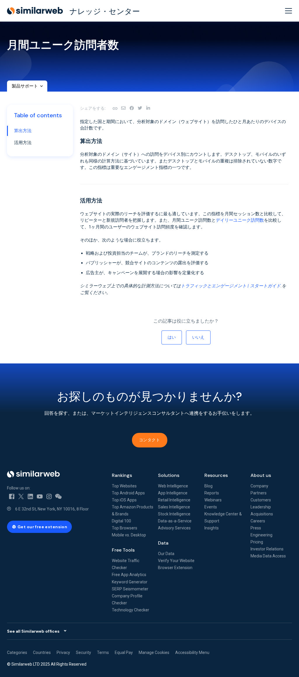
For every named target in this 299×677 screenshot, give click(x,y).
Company (259, 486)
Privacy (63, 652)
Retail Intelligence (174, 500)
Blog (208, 486)
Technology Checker (130, 610)
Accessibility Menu (192, 652)
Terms (103, 652)
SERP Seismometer (130, 589)
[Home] (54, 474)
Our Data (166, 553)
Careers (258, 521)
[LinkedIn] (148, 108)
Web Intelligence (173, 486)
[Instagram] (49, 496)
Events (210, 507)
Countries (42, 652)
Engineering (261, 535)
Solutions (168, 475)
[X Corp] (139, 108)
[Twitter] (21, 496)
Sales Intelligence (174, 507)
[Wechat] (58, 496)
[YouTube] (39, 496)
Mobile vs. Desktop (129, 535)
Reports (211, 493)
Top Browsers (124, 528)
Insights (211, 528)
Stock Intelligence (174, 514)
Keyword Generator (129, 582)
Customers (261, 500)
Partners (259, 493)
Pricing (257, 542)
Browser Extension (175, 567)
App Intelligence (172, 493)
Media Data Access (268, 556)
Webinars (213, 500)
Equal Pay (124, 652)
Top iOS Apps (124, 500)
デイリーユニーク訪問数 (240, 220)
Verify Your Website (176, 560)
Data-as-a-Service (175, 521)
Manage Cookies (154, 652)
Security (83, 652)
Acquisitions (262, 514)
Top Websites (124, 486)
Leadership (261, 507)
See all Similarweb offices (33, 631)
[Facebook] (131, 108)
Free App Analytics (129, 574)
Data (163, 543)
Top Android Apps (128, 493)
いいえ (198, 337)
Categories (17, 652)
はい (172, 337)
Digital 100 (121, 521)
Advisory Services (174, 528)
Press (256, 528)
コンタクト (149, 440)
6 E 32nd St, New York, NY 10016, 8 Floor (52, 509)
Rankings (122, 475)
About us (261, 475)
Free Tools (123, 550)
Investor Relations (267, 549)
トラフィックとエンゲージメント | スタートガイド (231, 285)
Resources (216, 475)
